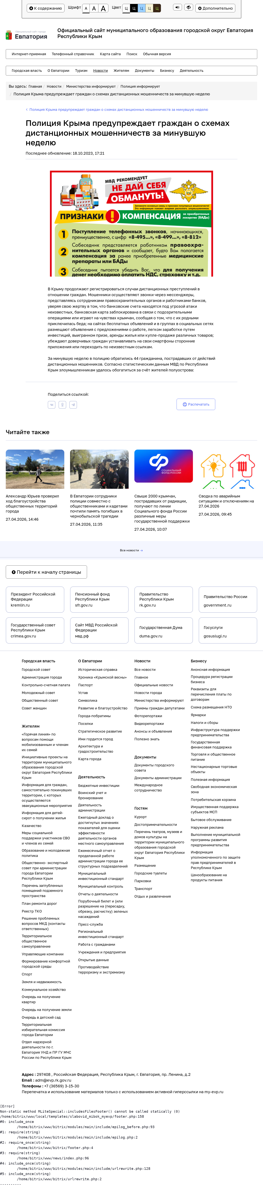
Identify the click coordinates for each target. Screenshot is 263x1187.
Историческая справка (97, 669)
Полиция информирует (140, 86)
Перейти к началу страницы (48, 572)
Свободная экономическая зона (214, 789)
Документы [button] (144, 70)
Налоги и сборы (204, 722)
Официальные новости (153, 685)
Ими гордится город (95, 739)
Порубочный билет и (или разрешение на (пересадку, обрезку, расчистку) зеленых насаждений (103, 909)
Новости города (148, 693)
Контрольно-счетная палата (46, 685)
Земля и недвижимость (42, 982)
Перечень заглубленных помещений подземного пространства (42, 890)
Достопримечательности (155, 824)
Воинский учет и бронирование (92, 795)
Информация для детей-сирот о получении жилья (44, 815)
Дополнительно (217, 8)
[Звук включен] (177, 7)
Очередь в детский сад (41, 1017)
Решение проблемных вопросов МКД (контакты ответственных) (43, 923)
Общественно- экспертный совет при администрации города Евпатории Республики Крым (45, 870)
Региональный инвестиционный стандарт (101, 934)
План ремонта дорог (39, 903)
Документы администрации (158, 778)
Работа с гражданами (96, 944)
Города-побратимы (94, 716)
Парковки (142, 881)
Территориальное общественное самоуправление (37, 941)
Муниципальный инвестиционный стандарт (101, 876)
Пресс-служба (90, 924)
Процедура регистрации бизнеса (212, 679)
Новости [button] (100, 70)
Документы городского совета (154, 767)
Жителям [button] (121, 70)
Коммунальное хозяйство (44, 989)
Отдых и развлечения (152, 896)
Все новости (129, 550)
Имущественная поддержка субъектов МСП (215, 809)
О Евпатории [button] (58, 70)
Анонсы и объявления (153, 731)
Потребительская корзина (213, 799)
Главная (35, 86)
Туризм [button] (81, 70)
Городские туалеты (150, 873)
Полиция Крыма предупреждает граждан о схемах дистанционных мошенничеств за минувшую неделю (111, 94)
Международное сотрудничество (148, 787)
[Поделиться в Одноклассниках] (62, 405)
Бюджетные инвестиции (98, 785)
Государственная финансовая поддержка (211, 744)
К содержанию (47, 8)
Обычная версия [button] (157, 54)
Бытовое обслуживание (211, 820)
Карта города (89, 759)
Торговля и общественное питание (213, 757)
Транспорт (143, 888)
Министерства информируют (91, 86)
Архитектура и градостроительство (95, 748)
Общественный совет (40, 700)
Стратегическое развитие (100, 731)
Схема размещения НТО (211, 707)
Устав (83, 693)
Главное (141, 677)
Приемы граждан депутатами (159, 708)
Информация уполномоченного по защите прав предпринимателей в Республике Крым (215, 860)
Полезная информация (210, 779)
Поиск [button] (131, 54)
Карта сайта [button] (110, 54)
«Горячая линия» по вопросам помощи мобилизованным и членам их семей (45, 742)
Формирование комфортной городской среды (46, 963)
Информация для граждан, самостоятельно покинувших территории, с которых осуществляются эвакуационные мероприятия (47, 795)
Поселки (85, 723)
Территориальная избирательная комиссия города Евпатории (43, 1029)
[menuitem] (29, 53)
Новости (54, 86)
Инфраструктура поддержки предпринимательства (215, 732)
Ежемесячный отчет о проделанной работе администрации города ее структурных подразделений (103, 858)
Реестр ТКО (32, 911)
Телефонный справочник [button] (73, 54)
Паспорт (85, 685)
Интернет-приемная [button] (29, 54)
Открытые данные (93, 960)
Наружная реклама (207, 827)
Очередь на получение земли (47, 1009)
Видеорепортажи (149, 723)
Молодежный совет (38, 693)
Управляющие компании (43, 954)
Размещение (145, 865)
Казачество (31, 826)
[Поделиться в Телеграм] (73, 405)
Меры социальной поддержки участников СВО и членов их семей (46, 838)
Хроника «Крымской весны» (102, 677)
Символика (87, 700)
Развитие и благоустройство (102, 708)
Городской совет (36, 669)
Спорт (27, 974)
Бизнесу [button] (167, 70)
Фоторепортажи (148, 716)
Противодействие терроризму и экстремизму (101, 969)
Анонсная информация (210, 669)
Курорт (140, 817)
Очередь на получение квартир (41, 999)
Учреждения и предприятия (102, 952)
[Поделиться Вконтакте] (51, 405)
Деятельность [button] (191, 70)
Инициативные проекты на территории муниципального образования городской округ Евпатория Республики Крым (47, 767)
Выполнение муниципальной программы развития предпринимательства (215, 839)
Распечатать (198, 404)
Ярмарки (198, 715)
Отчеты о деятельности (98, 894)
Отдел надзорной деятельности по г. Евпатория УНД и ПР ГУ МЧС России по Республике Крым (46, 1050)
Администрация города (42, 677)
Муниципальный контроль (100, 886)
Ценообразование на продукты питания (209, 877)
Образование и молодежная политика (46, 853)
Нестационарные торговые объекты (214, 769)
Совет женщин (34, 708)
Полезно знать (146, 739)
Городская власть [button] (27, 70)
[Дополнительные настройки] (188, 7)
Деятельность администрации (91, 807)
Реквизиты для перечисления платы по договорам (211, 694)
